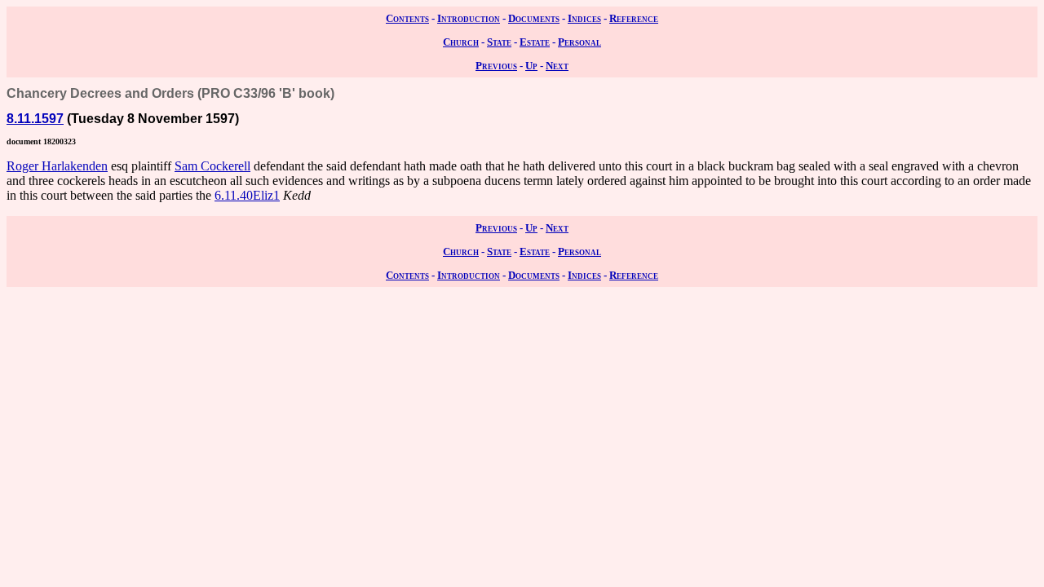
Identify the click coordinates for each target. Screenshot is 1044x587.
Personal (579, 42)
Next (557, 66)
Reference (633, 18)
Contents (407, 18)
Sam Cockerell (212, 166)
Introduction (468, 18)
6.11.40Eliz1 (247, 195)
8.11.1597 (35, 119)
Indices (584, 18)
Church (461, 42)
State (499, 42)
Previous (496, 66)
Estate (535, 42)
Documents (534, 18)
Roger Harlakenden (57, 166)
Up (531, 66)
